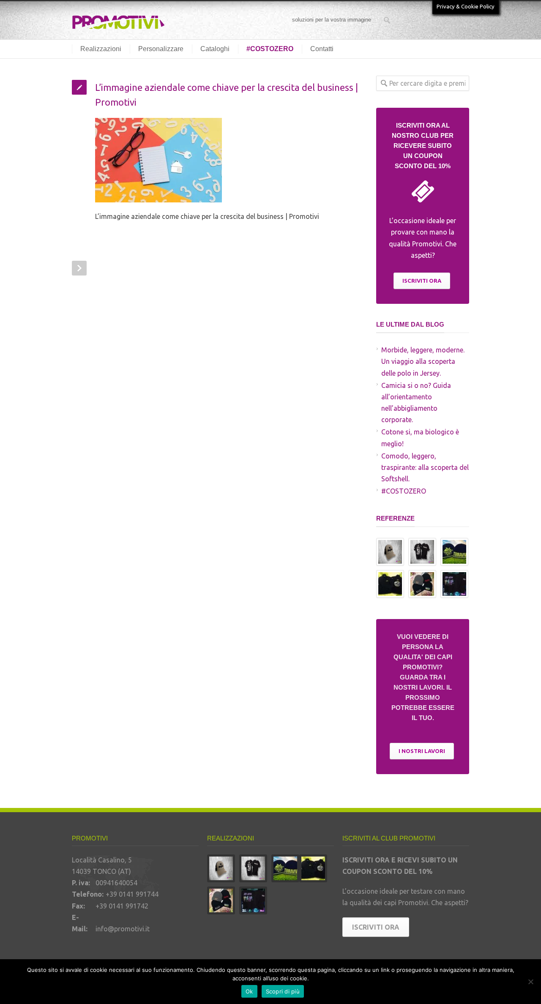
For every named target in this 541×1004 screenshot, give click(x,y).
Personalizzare (160, 48)
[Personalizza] (530, 981)
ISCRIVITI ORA (421, 281)
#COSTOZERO (269, 48)
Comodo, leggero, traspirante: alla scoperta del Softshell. (425, 467)
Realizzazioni (100, 48)
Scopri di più (283, 991)
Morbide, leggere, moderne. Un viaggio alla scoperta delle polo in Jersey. (422, 361)
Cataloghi (215, 48)
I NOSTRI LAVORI (422, 751)
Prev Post (79, 268)
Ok (249, 991)
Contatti (321, 48)
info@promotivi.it (123, 929)
